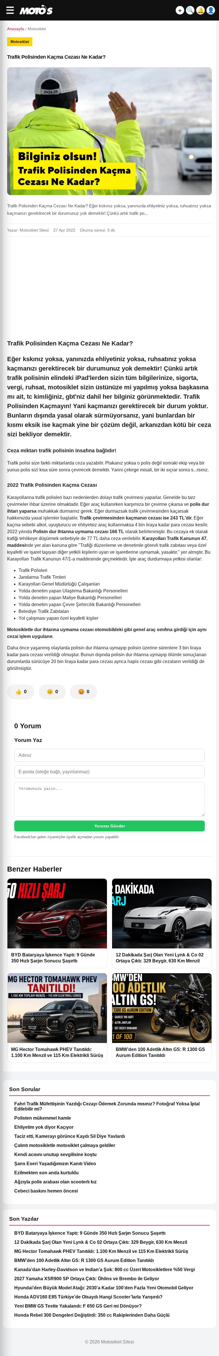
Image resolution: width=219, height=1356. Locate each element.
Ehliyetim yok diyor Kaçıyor (44, 1127)
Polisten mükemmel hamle (42, 1118)
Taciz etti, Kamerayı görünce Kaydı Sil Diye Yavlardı (69, 1136)
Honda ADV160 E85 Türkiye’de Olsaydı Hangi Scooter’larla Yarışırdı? (88, 1296)
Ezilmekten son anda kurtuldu (46, 1172)
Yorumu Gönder (109, 826)
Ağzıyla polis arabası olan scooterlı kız (55, 1181)
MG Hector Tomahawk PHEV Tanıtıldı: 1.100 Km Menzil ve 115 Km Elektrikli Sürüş (101, 1251)
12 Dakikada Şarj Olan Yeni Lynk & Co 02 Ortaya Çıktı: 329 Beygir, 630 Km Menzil (100, 1242)
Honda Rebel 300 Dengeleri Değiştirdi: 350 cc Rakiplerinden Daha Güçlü (92, 1315)
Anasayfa (15, 28)
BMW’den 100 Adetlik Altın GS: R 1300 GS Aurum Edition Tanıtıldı (84, 1260)
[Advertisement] (109, 283)
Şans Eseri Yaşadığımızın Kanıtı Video (55, 1163)
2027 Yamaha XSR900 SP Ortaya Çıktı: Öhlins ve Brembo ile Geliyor (86, 1278)
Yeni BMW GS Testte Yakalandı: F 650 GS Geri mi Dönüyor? (78, 1306)
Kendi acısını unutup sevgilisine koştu (55, 1154)
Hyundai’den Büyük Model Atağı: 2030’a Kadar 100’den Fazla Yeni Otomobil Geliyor (103, 1287)
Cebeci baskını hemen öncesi (46, 1191)
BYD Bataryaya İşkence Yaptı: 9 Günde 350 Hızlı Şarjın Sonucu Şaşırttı (89, 1233)
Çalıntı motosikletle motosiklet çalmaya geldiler (64, 1145)
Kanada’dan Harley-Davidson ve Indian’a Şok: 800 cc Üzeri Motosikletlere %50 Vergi (104, 1269)
